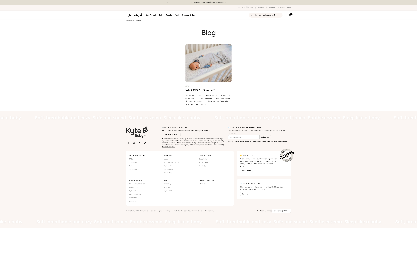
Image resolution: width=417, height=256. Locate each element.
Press (166, 194)
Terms (173, 147)
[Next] (249, 2)
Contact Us (133, 162)
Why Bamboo (169, 187)
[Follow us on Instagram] (134, 142)
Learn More (246, 170)
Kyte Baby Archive (135, 194)
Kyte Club (132, 191)
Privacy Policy (166, 147)
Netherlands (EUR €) (280, 211)
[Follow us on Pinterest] (139, 142)
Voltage (167, 211)
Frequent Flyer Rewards (137, 184)
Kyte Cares (168, 191)
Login (166, 159)
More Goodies (135, 180)
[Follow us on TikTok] (145, 142)
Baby (161, 15)
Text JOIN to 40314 (171, 135)
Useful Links (205, 155)
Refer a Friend (169, 166)
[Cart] (289, 15)
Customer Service (137, 155)
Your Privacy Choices (171, 162)
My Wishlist (168, 173)
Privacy (184, 211)
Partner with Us (206, 180)
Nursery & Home (189, 15)
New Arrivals (151, 15)
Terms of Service (279, 141)
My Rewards (168, 169)
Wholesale (202, 184)
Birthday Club (134, 187)
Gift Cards (133, 198)
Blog (132, 20)
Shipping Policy (135, 169)
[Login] (285, 15)
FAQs (131, 159)
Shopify (159, 211)
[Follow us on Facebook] (128, 142)
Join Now (245, 194)
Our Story (167, 184)
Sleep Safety (203, 159)
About (167, 180)
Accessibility (209, 211)
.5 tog (188, 86)
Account (168, 155)
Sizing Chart (203, 162)
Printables (133, 201)
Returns (132, 166)
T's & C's (177, 211)
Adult (177, 15)
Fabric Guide (203, 166)
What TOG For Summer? (200, 90)
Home (128, 20)
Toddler (169, 15)
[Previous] (167, 2)
